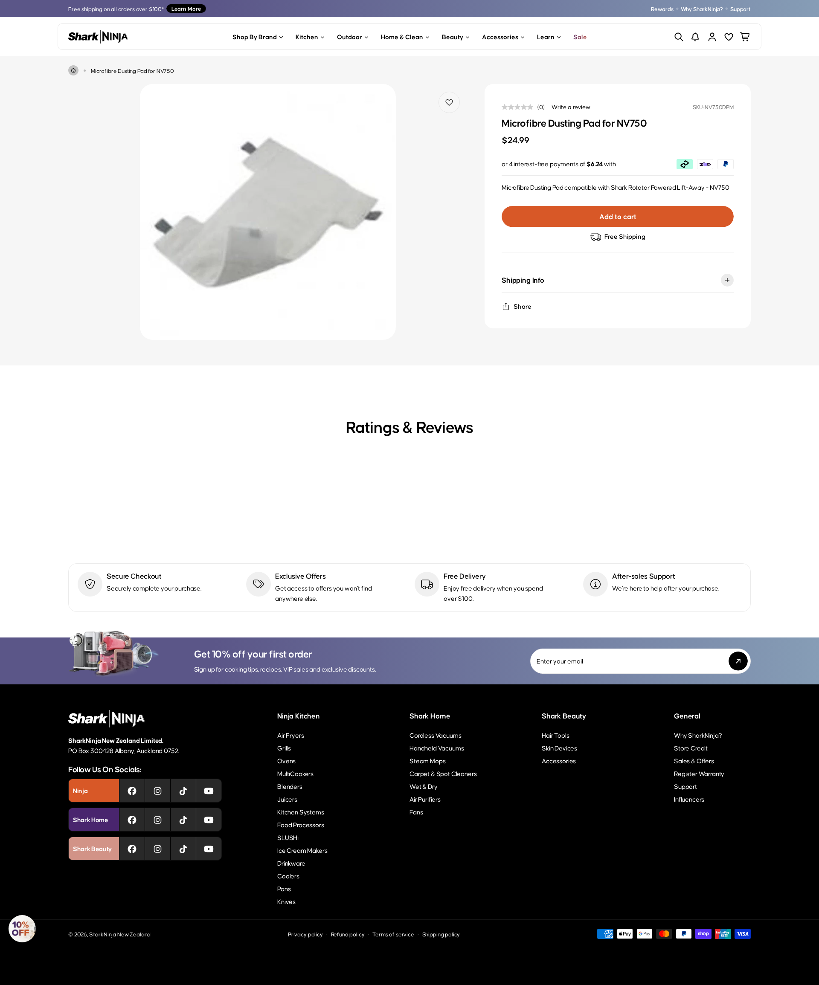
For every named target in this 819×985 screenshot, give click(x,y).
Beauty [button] (452, 36)
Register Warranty (699, 773)
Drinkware (291, 863)
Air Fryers (290, 735)
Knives (286, 901)
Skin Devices (559, 748)
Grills (284, 748)
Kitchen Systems (300, 812)
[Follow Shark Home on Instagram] (157, 819)
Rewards (662, 8)
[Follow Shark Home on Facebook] (132, 819)
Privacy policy (305, 934)
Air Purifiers (425, 799)
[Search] (679, 37)
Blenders (289, 786)
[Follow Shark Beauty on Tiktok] (183, 848)
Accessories (559, 760)
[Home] (73, 70)
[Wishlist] (728, 37)
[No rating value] (519, 107)
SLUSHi (288, 837)
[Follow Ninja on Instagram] (157, 790)
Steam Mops (427, 760)
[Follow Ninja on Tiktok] (183, 790)
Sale (580, 36)
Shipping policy (441, 934)
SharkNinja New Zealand (120, 934)
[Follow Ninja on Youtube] (208, 790)
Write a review (571, 106)
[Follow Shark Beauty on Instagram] (157, 848)
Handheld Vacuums (437, 748)
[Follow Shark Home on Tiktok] (183, 819)
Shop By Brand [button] (254, 36)
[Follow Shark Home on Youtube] (208, 819)
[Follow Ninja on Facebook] (132, 790)
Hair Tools (555, 735)
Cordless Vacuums (435, 735)
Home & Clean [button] (402, 36)
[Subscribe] (738, 661)
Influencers (689, 799)
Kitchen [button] (307, 36)
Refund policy (348, 934)
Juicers (287, 799)
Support (740, 8)
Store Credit (691, 748)
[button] (22, 928)
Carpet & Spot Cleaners (443, 773)
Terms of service (393, 934)
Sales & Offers (694, 760)
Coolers (288, 876)
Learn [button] (546, 36)
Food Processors (300, 824)
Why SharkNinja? (702, 8)
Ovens (286, 760)
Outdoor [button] (349, 36)
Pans (283, 888)
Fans (416, 812)
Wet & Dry (424, 786)
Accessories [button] (500, 36)
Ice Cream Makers (302, 850)
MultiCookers (295, 773)
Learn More (186, 8)
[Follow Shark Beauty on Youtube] (208, 848)
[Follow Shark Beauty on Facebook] (132, 848)
